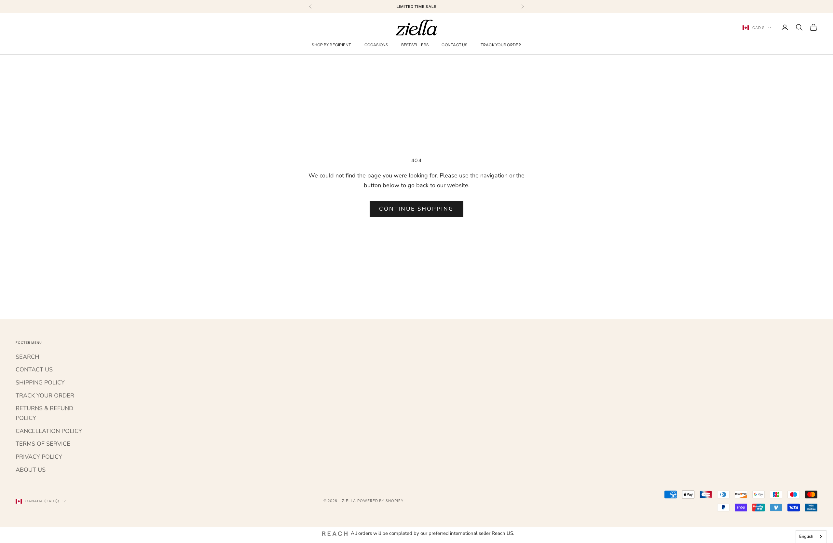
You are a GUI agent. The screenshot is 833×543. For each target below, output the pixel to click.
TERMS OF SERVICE (43, 444)
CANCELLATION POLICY (49, 431)
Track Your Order (501, 45)
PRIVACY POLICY (39, 457)
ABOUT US (31, 470)
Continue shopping (416, 209)
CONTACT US (34, 369)
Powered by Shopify (380, 500)
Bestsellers (415, 45)
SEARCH (27, 357)
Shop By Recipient (331, 45)
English (806, 536)
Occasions (376, 45)
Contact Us (454, 45)
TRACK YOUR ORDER (45, 395)
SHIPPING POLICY (40, 382)
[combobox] (811, 536)
